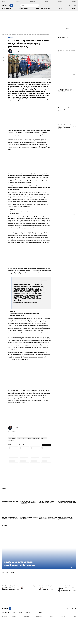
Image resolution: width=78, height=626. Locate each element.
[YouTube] (75, 608)
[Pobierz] (3, 60)
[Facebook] (67, 608)
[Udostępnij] (3, 63)
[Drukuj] (3, 57)
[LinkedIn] (73, 608)
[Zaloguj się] (70, 5)
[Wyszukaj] (36, 5)
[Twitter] (70, 608)
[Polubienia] (3, 50)
